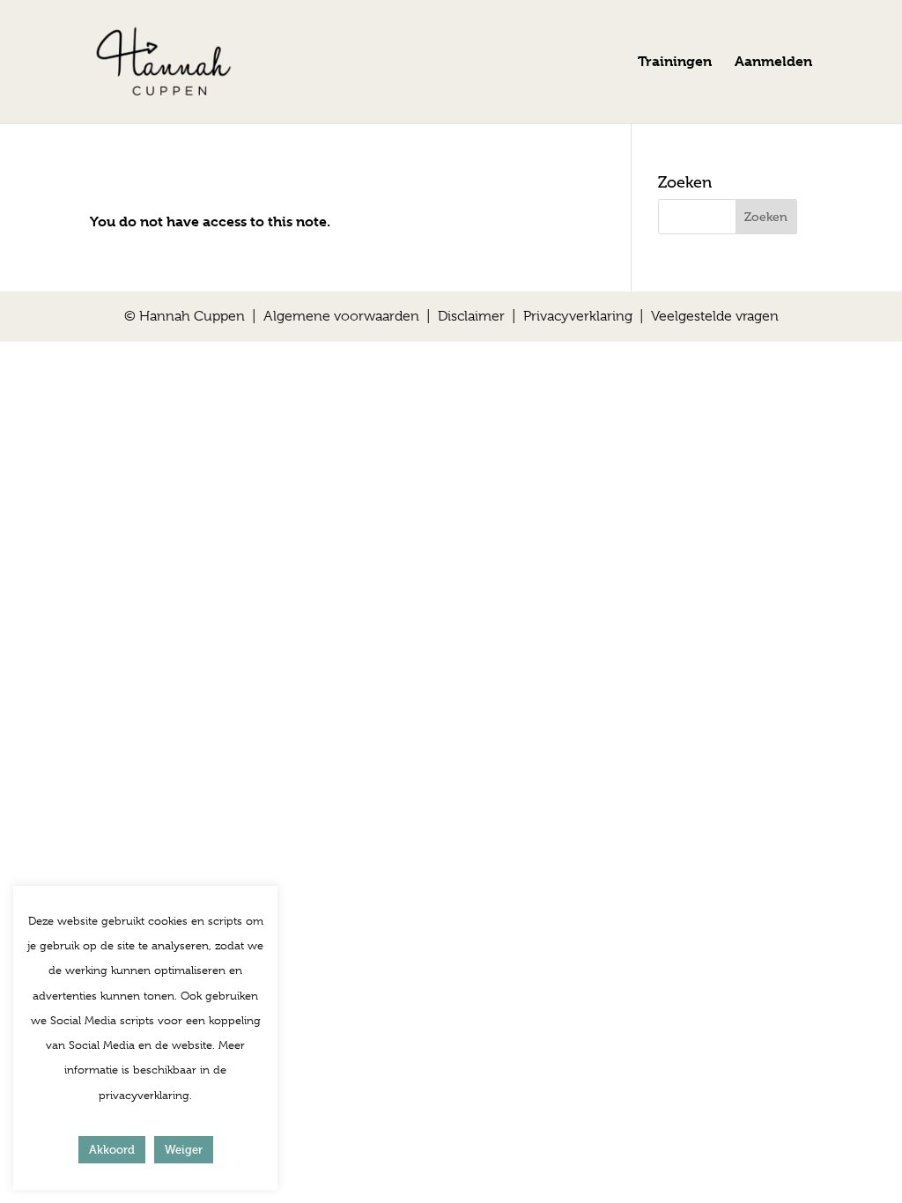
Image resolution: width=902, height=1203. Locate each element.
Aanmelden (773, 62)
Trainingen (675, 62)
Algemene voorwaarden (341, 316)
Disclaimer (471, 316)
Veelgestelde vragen (715, 316)
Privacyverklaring (577, 316)
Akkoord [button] (112, 1149)
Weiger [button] (184, 1149)
